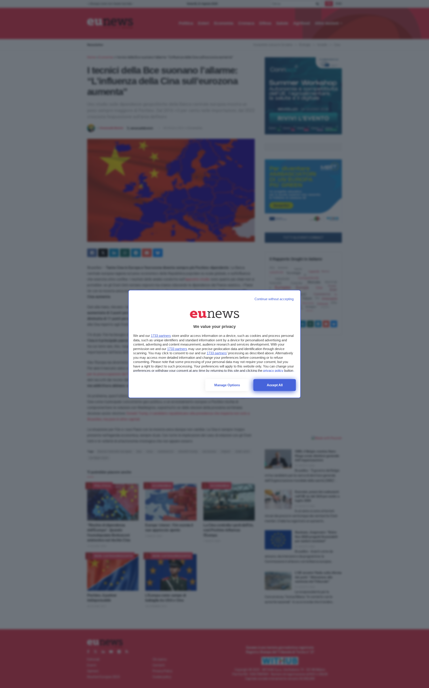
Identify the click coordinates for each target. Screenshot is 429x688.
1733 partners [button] (161, 336)
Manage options (227, 385)
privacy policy (273, 370)
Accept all (275, 385)
